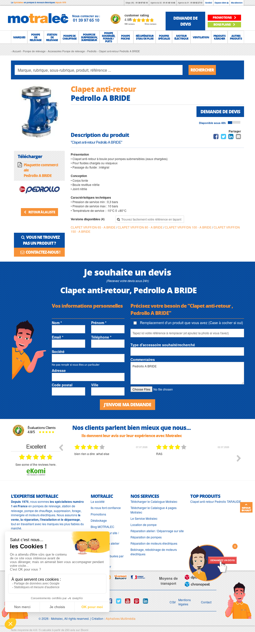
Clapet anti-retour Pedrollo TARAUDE (215, 501)
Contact (206, 602)
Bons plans (222, 24)
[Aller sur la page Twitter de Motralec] (119, 601)
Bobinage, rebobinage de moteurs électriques (153, 551)
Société (208, 2)
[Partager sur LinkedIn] (231, 137)
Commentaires (142, 359)
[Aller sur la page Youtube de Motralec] (128, 601)
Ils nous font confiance (106, 508)
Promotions (98, 514)
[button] (19, 37)
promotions (222, 17)
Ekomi (84, 630)
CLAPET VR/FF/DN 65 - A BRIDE (93, 227)
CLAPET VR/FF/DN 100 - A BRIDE (188, 227)
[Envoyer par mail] (238, 137)
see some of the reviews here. (35, 464)
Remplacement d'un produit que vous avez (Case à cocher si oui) (191, 322)
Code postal (62, 384)
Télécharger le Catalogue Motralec (153, 501)
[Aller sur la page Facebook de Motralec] (110, 601)
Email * (57, 337)
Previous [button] (61, 447)
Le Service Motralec (143, 518)
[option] (99, 462)
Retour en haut (246, 509)
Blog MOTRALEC (102, 526)
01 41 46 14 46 (169, 2)
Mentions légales (184, 602)
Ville (94, 384)
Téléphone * (101, 337)
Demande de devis (220, 111)
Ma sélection (237, 2)
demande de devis (185, 21)
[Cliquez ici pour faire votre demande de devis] (213, 562)
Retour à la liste (41, 212)
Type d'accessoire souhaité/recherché (162, 344)
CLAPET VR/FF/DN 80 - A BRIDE (140, 227)
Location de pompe (143, 524)
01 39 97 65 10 (142, 2)
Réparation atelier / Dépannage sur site (157, 531)
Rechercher (202, 70)
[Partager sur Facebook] (216, 137)
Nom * (57, 322)
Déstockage (99, 520)
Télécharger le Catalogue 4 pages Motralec (153, 510)
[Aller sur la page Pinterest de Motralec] (136, 601)
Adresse (59, 370)
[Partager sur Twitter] (223, 137)
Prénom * (98, 322)
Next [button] (239, 458)
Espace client (221, 2)
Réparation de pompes (146, 537)
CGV (173, 602)
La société (98, 501)
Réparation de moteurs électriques (153, 543)
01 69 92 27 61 (196, 2)
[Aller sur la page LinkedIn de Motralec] (145, 601)
